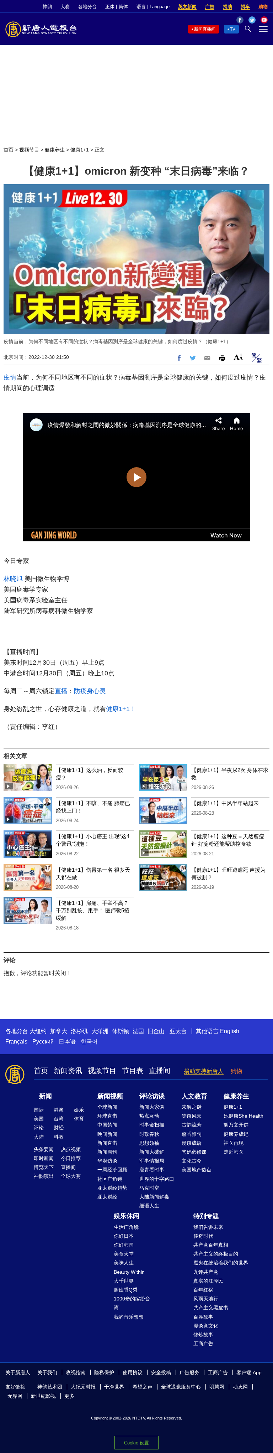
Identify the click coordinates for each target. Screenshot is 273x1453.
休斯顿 (120, 1031)
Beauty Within (129, 1272)
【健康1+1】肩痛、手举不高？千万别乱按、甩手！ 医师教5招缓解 (92, 910)
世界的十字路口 (156, 1179)
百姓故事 (203, 1317)
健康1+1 (79, 150)
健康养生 (55, 150)
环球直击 (107, 1116)
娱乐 (79, 1110)
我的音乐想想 (129, 1317)
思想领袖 (149, 1143)
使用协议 (133, 1372)
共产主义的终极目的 (215, 1254)
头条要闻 (44, 1149)
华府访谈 (107, 1161)
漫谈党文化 (205, 1326)
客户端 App (249, 1372)
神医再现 (233, 1143)
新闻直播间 (204, 29)
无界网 (14, 1396)
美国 (39, 1119)
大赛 (65, 6)
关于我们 (47, 1372)
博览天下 (44, 1167)
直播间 (159, 1071)
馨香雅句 (192, 1134)
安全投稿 (161, 1372)
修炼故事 (203, 1335)
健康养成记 (236, 1134)
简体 (123, 6)
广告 (209, 6)
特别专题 (206, 1216)
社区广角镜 (109, 1179)
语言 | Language (153, 6)
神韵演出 (44, 1176)
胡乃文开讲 (236, 1125)
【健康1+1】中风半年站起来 (225, 803)
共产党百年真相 (210, 1245)
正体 (109, 6)
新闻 (45, 1096)
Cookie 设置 (136, 1443)
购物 (263, 6)
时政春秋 (149, 1134)
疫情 (10, 377)
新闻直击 (107, 1143)
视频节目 (29, 150)
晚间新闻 (107, 1134)
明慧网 (216, 1387)
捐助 (227, 6)
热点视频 (71, 1149)
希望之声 (142, 1387)
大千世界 (124, 1281)
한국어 (89, 1042)
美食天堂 (124, 1254)
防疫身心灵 (90, 691)
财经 (59, 1127)
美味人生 (124, 1263)
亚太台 (178, 1031)
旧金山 (156, 1031)
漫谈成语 (192, 1143)
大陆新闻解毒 (154, 1197)
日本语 (67, 1042)
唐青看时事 (151, 1170)
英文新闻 (187, 6)
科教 (59, 1137)
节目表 (132, 1071)
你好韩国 (124, 1245)
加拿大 (58, 1031)
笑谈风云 (192, 1116)
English (229, 1031)
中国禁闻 (107, 1125)
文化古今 (192, 1161)
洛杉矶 (79, 1031)
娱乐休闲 (126, 1216)
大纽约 (38, 1031)
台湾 (59, 1119)
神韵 (47, 6)
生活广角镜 (126, 1227)
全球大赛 (71, 1176)
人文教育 (194, 1096)
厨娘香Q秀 (126, 1290)
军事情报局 (151, 1161)
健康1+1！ (121, 708)
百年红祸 (203, 1290)
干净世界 (114, 1387)
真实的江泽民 (208, 1281)
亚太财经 (107, 1197)
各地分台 (87, 6)
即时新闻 (44, 1158)
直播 (61, 691)
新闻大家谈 (151, 1107)
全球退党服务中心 (181, 1387)
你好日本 (124, 1236)
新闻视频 (110, 1096)
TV (232, 29)
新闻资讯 (68, 1071)
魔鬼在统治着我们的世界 (220, 1263)
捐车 (245, 6)
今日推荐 (71, 1158)
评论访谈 (152, 1096)
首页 (9, 150)
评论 (39, 1127)
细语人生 (149, 1206)
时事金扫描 (151, 1125)
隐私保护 (104, 1372)
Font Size (238, 357)
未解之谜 (192, 1107)
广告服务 (189, 1372)
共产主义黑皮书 (210, 1307)
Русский (43, 1042)
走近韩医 (233, 1152)
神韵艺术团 (49, 1387)
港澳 (59, 1110)
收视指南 (76, 1372)
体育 (79, 1119)
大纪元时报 (83, 1387)
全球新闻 (107, 1107)
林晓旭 (13, 578)
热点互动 (149, 1116)
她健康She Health (243, 1116)
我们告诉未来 (208, 1227)
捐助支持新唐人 (204, 1071)
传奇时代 (203, 1236)
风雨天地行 (205, 1299)
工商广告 (203, 1343)
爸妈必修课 (194, 1152)
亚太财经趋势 (112, 1188)
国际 (39, 1110)
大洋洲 (99, 1031)
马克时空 (149, 1188)
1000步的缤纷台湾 (132, 1303)
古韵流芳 (192, 1125)
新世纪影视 (43, 1396)
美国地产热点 (197, 1170)
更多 (69, 1396)
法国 (138, 1031)
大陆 (39, 1137)
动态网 (240, 1387)
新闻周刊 (107, 1152)
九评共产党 (205, 1272)
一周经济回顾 (112, 1170)
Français (16, 1042)
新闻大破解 (151, 1152)
